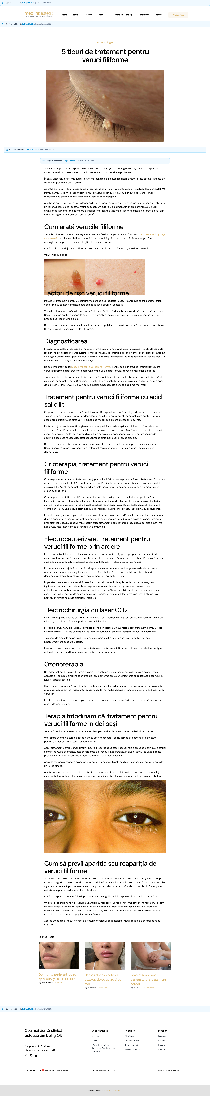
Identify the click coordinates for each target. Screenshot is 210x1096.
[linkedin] (36, 1055)
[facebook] (26, 1055)
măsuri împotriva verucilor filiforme (90, 366)
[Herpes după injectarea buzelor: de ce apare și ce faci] (105, 956)
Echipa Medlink (28, 3)
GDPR (108, 1090)
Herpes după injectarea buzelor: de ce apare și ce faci (103, 979)
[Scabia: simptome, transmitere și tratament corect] (151, 956)
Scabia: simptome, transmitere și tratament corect (148, 979)
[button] (40, 966)
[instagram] (31, 1055)
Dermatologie (105, 42)
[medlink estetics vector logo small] (39, 12)
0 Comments (58, 983)
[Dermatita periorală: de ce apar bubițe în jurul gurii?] (59, 956)
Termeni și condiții (119, 1090)
